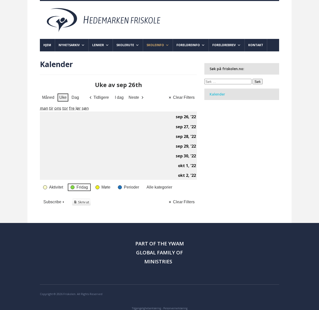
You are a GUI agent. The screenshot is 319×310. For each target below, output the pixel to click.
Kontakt (255, 45)
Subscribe (52, 202)
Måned (48, 97)
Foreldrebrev (224, 45)
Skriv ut (82, 203)
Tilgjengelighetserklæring (146, 308)
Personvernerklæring (175, 308)
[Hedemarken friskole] (108, 19)
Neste (134, 97)
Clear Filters (184, 97)
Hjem (47, 45)
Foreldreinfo (188, 45)
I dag (119, 97)
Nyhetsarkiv (69, 45)
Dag (75, 97)
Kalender (217, 94)
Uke (63, 97)
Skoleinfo (155, 45)
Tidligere (101, 97)
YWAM (176, 243)
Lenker (98, 45)
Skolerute (125, 45)
